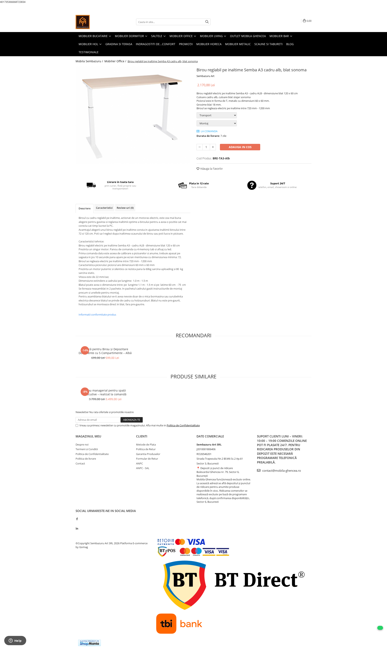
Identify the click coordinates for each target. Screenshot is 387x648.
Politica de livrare (86, 458)
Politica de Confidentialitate (183, 425)
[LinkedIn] (77, 528)
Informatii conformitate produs (97, 314)
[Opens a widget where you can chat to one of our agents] (15, 641)
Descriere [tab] (85, 208)
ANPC (139, 463)
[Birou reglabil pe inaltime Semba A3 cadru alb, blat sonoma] (133, 115)
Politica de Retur (146, 449)
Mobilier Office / (115, 61)
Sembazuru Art (205, 76)
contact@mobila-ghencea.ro (281, 470)
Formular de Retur (147, 458)
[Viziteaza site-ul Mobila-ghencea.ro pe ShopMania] (89, 643)
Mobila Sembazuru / (90, 61)
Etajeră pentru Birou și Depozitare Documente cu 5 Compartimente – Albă (105, 351)
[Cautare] (207, 22)
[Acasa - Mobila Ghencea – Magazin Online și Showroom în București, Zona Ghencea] (96, 22)
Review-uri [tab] (125, 208)
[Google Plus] (77, 523)
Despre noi (82, 444)
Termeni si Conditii (87, 449)
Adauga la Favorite (211, 168)
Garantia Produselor (148, 454)
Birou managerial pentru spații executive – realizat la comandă (105, 392)
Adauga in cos (240, 147)
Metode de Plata (146, 444)
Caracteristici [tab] (104, 208)
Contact (80, 463)
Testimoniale (89, 52)
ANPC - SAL (142, 468)
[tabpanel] (133, 115)
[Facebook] (77, 519)
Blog (290, 44)
